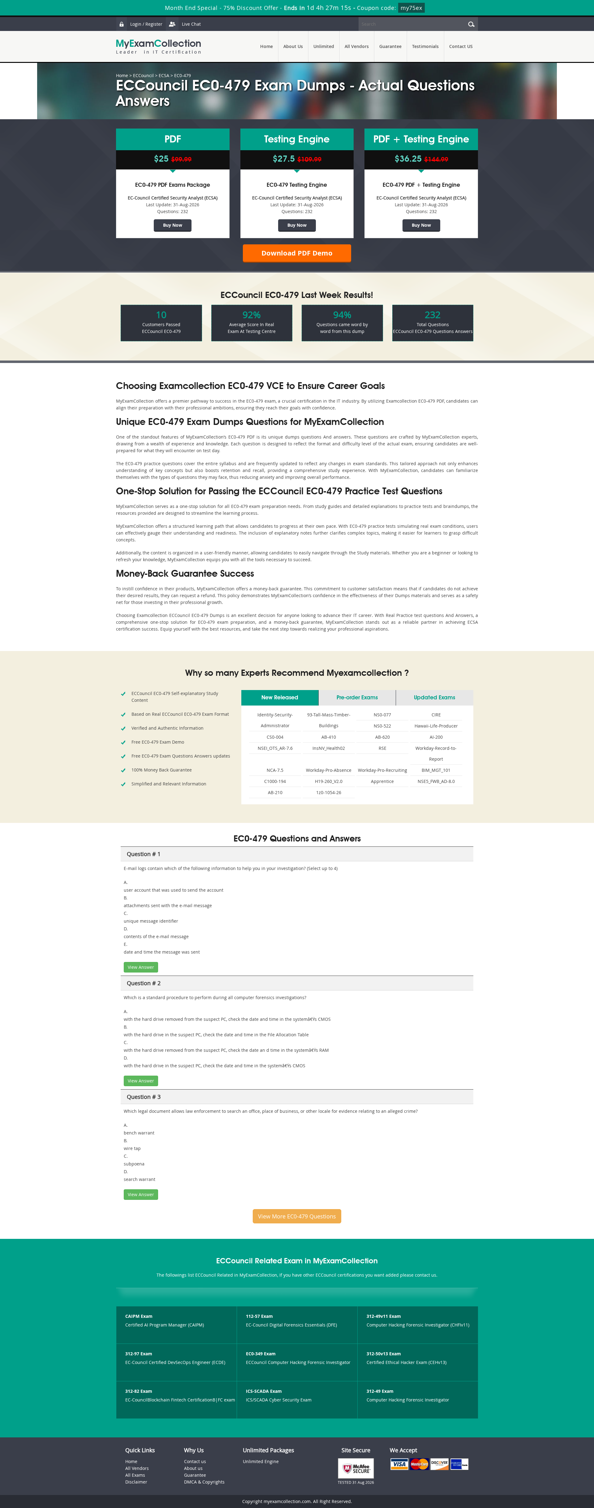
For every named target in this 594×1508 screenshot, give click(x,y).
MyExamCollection (158, 47)
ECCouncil (143, 75)
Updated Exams (434, 698)
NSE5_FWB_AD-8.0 (436, 781)
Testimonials (425, 46)
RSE (382, 748)
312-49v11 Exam (384, 1316)
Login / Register (146, 24)
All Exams (135, 1475)
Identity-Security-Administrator (275, 720)
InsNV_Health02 (328, 748)
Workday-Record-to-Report (436, 753)
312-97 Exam (138, 1354)
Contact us (195, 1461)
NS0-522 (382, 726)
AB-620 (382, 737)
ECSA (164, 75)
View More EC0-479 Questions (297, 1216)
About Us (293, 46)
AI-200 (436, 737)
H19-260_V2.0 (328, 781)
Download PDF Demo (297, 253)
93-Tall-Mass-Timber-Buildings (329, 720)
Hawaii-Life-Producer (436, 726)
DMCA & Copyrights (204, 1482)
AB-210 (275, 792)
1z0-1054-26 (328, 792)
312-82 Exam (138, 1391)
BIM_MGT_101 (436, 770)
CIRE (436, 715)
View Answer (141, 967)
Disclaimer (136, 1482)
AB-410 (328, 737)
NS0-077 (382, 715)
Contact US (461, 46)
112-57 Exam (259, 1316)
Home (266, 46)
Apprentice (382, 781)
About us (193, 1468)
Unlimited (323, 46)
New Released (279, 698)
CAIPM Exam (139, 1316)
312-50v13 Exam (384, 1354)
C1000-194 (275, 781)
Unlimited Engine (261, 1461)
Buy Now (172, 225)
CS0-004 (275, 737)
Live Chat (191, 24)
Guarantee (390, 46)
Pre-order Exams (357, 698)
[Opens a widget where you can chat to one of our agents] (551, 1472)
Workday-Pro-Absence (328, 770)
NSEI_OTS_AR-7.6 (275, 748)
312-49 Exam (380, 1391)
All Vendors (357, 46)
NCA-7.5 (275, 770)
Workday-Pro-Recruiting (382, 770)
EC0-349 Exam (261, 1354)
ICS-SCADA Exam (264, 1391)
